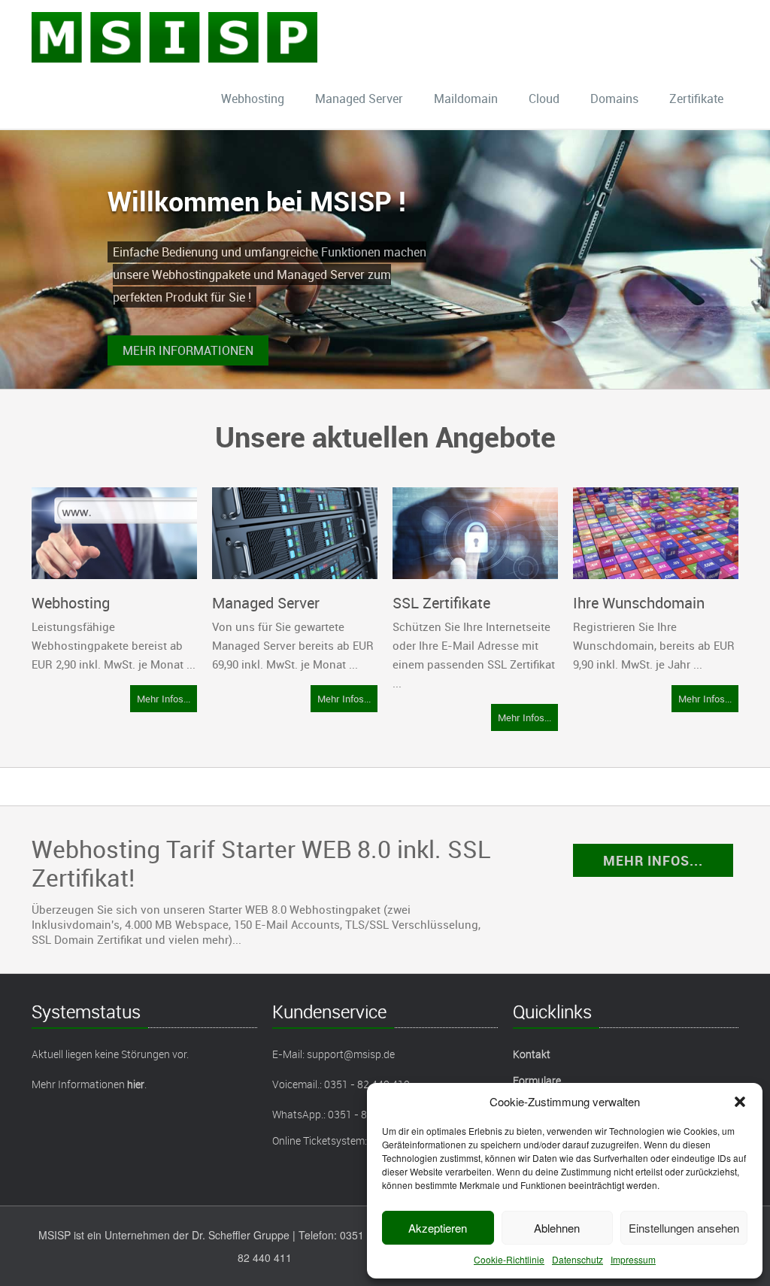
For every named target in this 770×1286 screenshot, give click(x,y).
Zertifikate (696, 98)
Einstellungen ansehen (684, 1228)
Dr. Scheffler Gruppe (241, 1234)
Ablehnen (557, 1228)
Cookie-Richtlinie (509, 1259)
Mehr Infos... (163, 698)
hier (135, 1084)
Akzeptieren (437, 1228)
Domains (614, 98)
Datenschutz (577, 1259)
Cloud (544, 98)
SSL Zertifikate (441, 603)
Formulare (537, 1080)
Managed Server (359, 98)
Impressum (633, 1259)
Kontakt (531, 1054)
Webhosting (252, 98)
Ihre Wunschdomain (639, 603)
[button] (739, 1101)
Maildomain (466, 98)
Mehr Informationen (188, 350)
